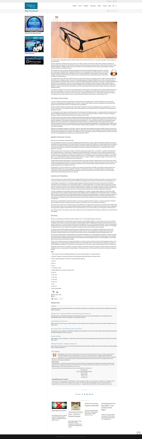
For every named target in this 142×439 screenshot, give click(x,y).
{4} (54, 113)
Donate (105, 5)
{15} (105, 202)
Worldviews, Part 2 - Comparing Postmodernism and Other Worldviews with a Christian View (71, 313)
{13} (99, 194)
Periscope (109, 1)
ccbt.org (82, 355)
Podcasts (86, 5)
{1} (96, 92)
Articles (74, 5)
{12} (110, 192)
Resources (93, 5)
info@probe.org (84, 376)
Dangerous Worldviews (56, 336)
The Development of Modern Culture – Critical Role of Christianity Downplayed (75, 414)
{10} (81, 168)
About (99, 5)
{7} (88, 133)
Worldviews (53, 306)
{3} (114, 107)
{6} (98, 121)
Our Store (115, 1)
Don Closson (55, 351)
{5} (103, 113)
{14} (114, 195)
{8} (79, 144)
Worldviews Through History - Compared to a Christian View (64, 343)
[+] (59, 405)
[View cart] (113, 6)
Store (109, 5)
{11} (82, 184)
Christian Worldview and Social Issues (59, 321)
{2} (69, 104)
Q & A (80, 5)
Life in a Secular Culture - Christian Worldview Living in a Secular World (66, 328)
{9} (63, 152)
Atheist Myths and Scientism (59, 410)
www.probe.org (77, 366)
